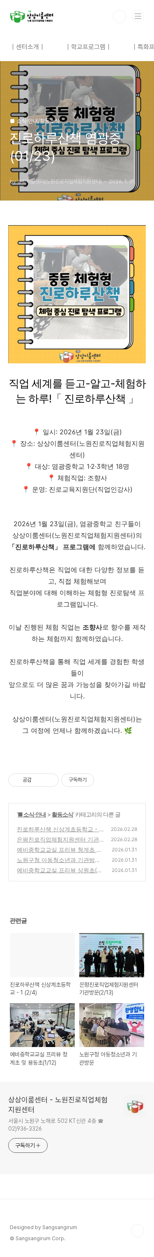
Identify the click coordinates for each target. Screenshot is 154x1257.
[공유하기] (39, 780)
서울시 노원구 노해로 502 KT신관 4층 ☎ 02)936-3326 (55, 1125)
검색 (119, 16)
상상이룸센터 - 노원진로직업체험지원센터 (58, 1104)
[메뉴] (138, 16)
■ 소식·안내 (32, 814)
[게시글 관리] (49, 780)
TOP (137, 1230)
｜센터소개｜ (27, 47)
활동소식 (62, 814)
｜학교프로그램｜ (88, 47)
